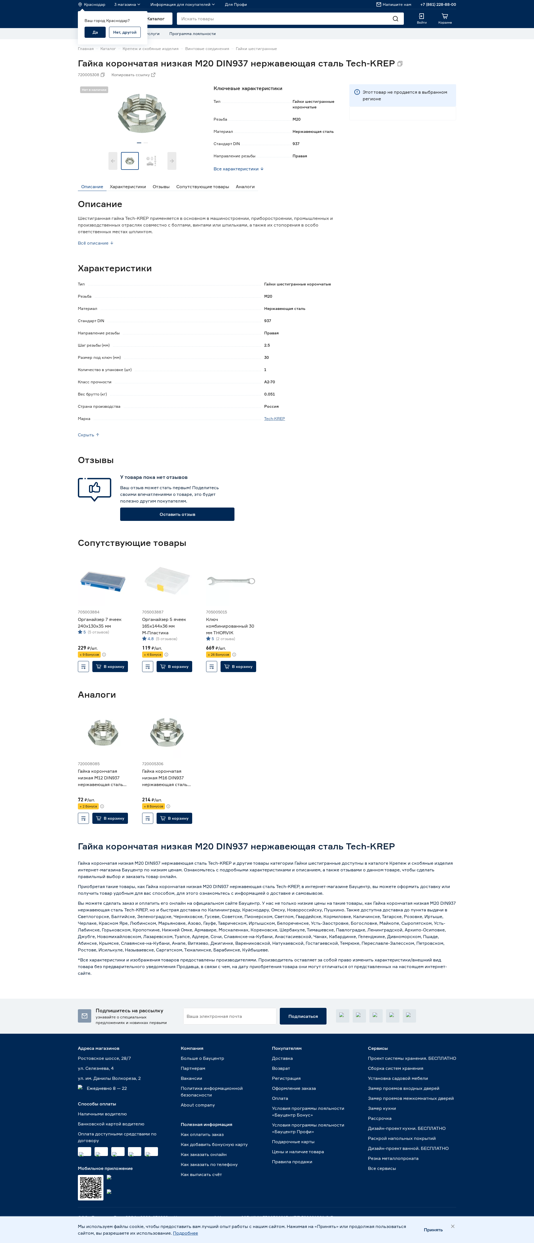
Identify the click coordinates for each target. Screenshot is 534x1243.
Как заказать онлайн (204, 1154)
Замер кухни (382, 1108)
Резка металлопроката (393, 1158)
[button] (110, 666)
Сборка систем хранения (395, 1068)
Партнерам (193, 1068)
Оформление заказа (294, 1088)
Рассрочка (380, 1118)
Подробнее (185, 1233)
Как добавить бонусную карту (214, 1144)
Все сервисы (382, 1168)
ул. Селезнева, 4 (96, 1068)
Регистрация (286, 1078)
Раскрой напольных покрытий (402, 1138)
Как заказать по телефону (209, 1164)
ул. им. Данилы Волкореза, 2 (109, 1078)
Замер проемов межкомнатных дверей (411, 1098)
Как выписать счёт (201, 1174)
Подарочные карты (293, 1141)
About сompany (198, 1105)
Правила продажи (292, 1161)
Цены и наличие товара (298, 1151)
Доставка (282, 1058)
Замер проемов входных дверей (403, 1088)
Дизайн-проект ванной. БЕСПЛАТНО (408, 1148)
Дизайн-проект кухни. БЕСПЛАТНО (407, 1128)
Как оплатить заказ (202, 1134)
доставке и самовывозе (296, 893)
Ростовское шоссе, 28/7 (104, 1058)
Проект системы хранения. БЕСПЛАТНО (412, 1058)
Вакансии (191, 1078)
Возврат (281, 1068)
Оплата (280, 1098)
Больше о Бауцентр (202, 1058)
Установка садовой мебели (398, 1078)
